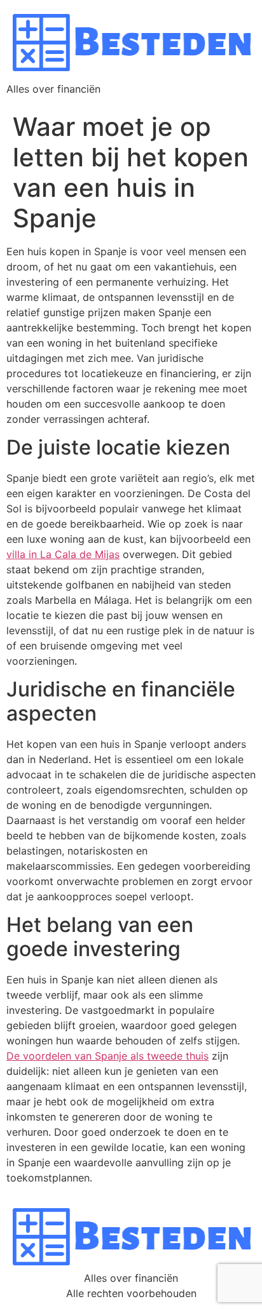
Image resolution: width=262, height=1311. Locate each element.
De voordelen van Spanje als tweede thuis (107, 1055)
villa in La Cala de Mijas (63, 554)
